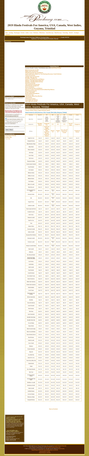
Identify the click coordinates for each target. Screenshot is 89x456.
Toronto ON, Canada (64, 132)
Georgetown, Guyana (77, 131)
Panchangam (17, 32)
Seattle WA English (46, 127)
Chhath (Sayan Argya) (30, 98)
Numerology (65, 32)
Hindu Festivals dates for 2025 (32, 70)
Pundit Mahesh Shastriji (55, 37)
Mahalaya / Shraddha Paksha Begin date (34, 80)
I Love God (7, 138)
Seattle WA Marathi (46, 132)
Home (6, 32)
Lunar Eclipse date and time (31, 100)
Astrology (11, 32)
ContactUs (7, 34)
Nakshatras (35, 32)
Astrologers (76, 32)
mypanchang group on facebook (51, 450)
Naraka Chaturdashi (30, 92)
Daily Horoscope (58, 32)
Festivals (23, 32)
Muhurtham (42, 32)
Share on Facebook (53, 409)
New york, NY (64, 130)
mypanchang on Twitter (44, 451)
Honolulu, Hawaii (40, 124)
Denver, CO (52, 131)
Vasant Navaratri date (30, 75)
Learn (31, 32)
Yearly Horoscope (50, 32)
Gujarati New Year (29, 94)
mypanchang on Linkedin (44, 452)
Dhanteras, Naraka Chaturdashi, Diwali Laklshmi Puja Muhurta (39, 89)
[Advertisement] (10, 6)
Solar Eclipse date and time (31, 101)
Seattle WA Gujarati (46, 135)
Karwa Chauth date (29, 87)
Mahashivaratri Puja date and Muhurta (34, 72)
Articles (27, 32)
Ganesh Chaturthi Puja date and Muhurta (34, 79)
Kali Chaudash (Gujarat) (31, 90)
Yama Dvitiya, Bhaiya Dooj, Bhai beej (33, 96)
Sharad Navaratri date (30, 83)
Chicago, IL (58, 131)
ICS (47, 125)
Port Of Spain (70, 124)
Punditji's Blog (8, 137)
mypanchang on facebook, (38, 450)
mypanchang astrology (56, 68)
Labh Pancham (28, 97)
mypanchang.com (54, 66)
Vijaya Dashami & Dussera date (32, 84)
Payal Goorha (61, 448)
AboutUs (71, 32)
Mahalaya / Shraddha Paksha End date (34, 81)
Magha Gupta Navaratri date (31, 71)
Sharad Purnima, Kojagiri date (32, 85)
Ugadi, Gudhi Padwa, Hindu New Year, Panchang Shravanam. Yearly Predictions (43, 74)
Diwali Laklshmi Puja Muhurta (32, 93)
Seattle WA (46, 123)
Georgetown (77, 124)
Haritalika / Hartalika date (31, 78)
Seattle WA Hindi (46, 130)
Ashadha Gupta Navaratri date (32, 76)
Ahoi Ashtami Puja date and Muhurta (33, 88)
